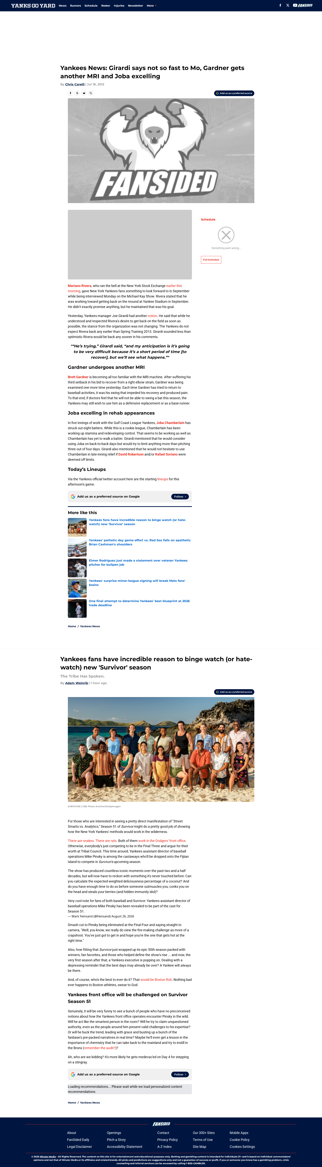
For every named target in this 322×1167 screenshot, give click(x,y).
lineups (162, 479)
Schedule (91, 5)
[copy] (90, 93)
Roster (105, 5)
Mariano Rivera (79, 286)
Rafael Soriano (166, 454)
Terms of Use (203, 1140)
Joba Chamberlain (170, 423)
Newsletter (135, 5)
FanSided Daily (78, 1140)
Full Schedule (211, 259)
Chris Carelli (75, 84)
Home (72, 626)
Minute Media (48, 1156)
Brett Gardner (78, 377)
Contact (163, 1133)
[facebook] (280, 5)
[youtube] (295, 5)
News (62, 5)
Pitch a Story (116, 1140)
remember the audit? (99, 1048)
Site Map (199, 1147)
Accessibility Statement (124, 1147)
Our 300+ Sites (204, 1133)
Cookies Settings (242, 1147)
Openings (114, 1133)
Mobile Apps (239, 1133)
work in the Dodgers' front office (162, 841)
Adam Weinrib (76, 683)
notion (152, 316)
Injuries (119, 5)
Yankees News (90, 626)
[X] (287, 5)
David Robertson (131, 454)
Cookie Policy (240, 1140)
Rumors (75, 5)
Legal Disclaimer (79, 1147)
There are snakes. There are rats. (92, 841)
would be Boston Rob (156, 980)
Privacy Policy (167, 1140)
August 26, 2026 (122, 916)
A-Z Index (164, 1147)
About (71, 1133)
